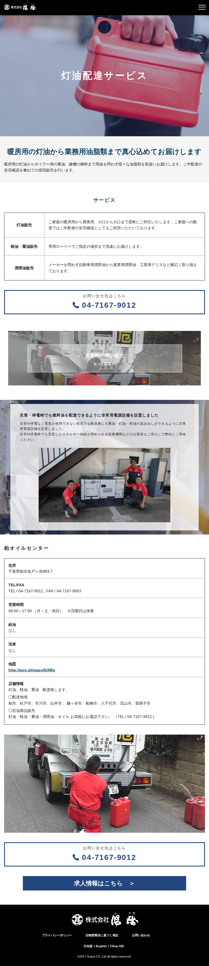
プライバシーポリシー (57, 935)
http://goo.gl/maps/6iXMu (31, 670)
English (101, 946)
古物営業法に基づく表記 (101, 935)
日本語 (88, 946)
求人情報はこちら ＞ (104, 883)
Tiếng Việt (117, 946)
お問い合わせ (141, 935)
